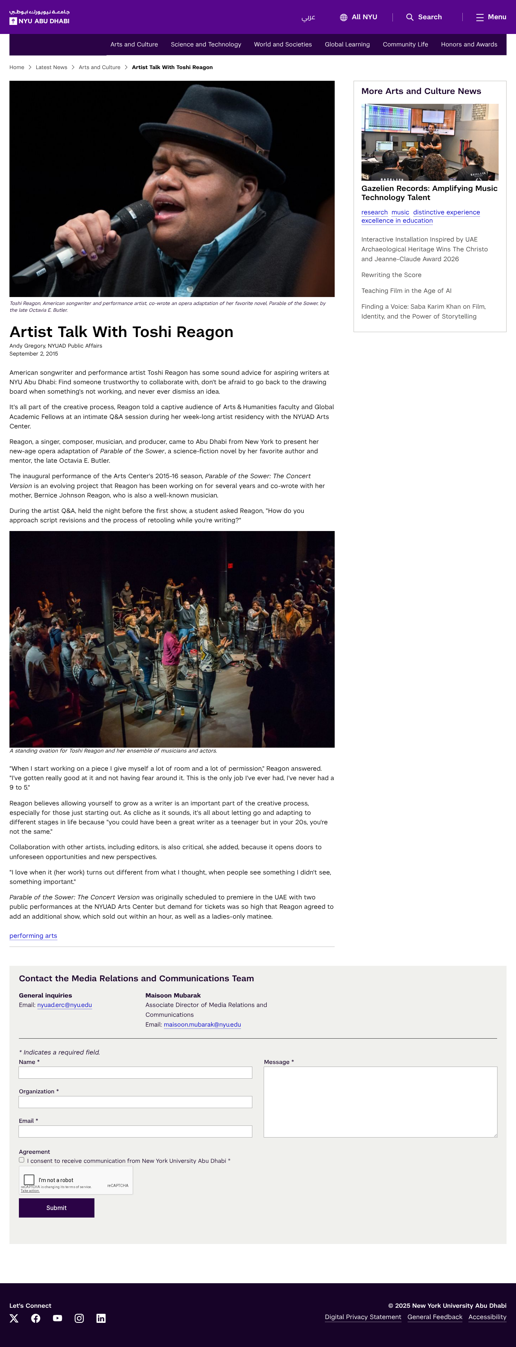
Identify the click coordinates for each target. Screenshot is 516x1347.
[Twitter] (14, 1319)
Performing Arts (33, 935)
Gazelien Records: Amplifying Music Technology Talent (430, 192)
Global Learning (347, 44)
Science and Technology (206, 44)
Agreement (34, 1152)
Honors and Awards (469, 44)
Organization (39, 1091)
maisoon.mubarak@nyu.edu (202, 1024)
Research (375, 212)
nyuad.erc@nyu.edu (64, 1005)
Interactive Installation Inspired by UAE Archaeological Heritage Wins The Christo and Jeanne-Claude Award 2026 (425, 249)
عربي (308, 17)
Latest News (52, 67)
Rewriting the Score (392, 275)
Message (279, 1062)
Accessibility (487, 1317)
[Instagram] (79, 1319)
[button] (426, 17)
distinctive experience (446, 212)
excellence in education (397, 220)
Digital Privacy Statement (363, 1317)
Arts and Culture (134, 44)
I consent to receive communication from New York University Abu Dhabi (128, 1161)
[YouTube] (57, 1319)
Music (400, 212)
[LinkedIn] (101, 1319)
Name (29, 1062)
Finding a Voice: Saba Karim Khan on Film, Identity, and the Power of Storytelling (424, 311)
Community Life (405, 44)
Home (17, 67)
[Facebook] (35, 1319)
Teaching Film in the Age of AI (407, 290)
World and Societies (283, 44)
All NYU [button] (364, 17)
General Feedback (435, 1317)
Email (28, 1121)
